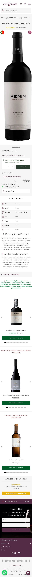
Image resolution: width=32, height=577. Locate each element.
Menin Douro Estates (21, 212)
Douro (17, 208)
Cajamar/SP (13, 184)
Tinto (16, 221)
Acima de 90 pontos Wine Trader (11, 18)
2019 (16, 216)
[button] (25, 4)
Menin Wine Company (26, 180)
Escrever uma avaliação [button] (16, 493)
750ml (17, 225)
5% (18, 229)
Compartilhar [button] (8, 173)
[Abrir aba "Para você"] (28, 573)
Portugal (18, 203)
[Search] (3, 10)
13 (16, 229)
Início (2, 17)
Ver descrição (16, 147)
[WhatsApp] (4, 572)
